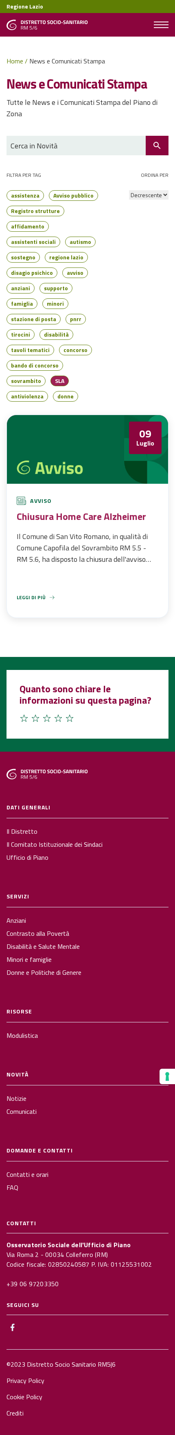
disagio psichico (32, 272)
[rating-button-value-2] (35, 718)
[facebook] (12, 1327)
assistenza (25, 195)
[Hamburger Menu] (161, 25)
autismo (80, 241)
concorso (75, 350)
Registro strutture (35, 211)
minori (55, 303)
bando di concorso (35, 365)
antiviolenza (27, 396)
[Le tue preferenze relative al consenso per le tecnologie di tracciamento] (167, 1076)
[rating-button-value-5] (69, 718)
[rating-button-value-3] (46, 718)
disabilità (56, 334)
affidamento (27, 226)
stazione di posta (33, 319)
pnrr (75, 319)
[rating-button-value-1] (24, 718)
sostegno (23, 257)
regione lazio (66, 257)
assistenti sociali (33, 241)
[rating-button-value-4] (58, 718)
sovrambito (26, 380)
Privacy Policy (25, 1380)
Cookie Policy (24, 1397)
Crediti (15, 1413)
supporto (56, 288)
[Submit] (157, 145)
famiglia (22, 303)
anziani (20, 288)
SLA (59, 380)
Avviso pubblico (73, 195)
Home (15, 61)
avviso (75, 272)
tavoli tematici (30, 350)
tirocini (20, 334)
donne (65, 396)
